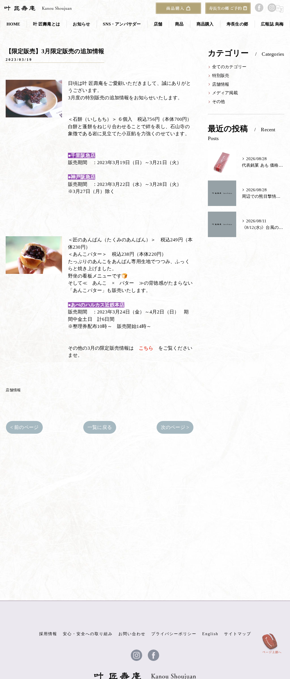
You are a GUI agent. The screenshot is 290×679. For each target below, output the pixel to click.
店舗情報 (13, 390)
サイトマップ (237, 634)
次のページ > (175, 427)
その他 (218, 101)
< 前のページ (24, 427)
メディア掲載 (225, 93)
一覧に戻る (100, 427)
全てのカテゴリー (229, 67)
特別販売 (220, 75)
